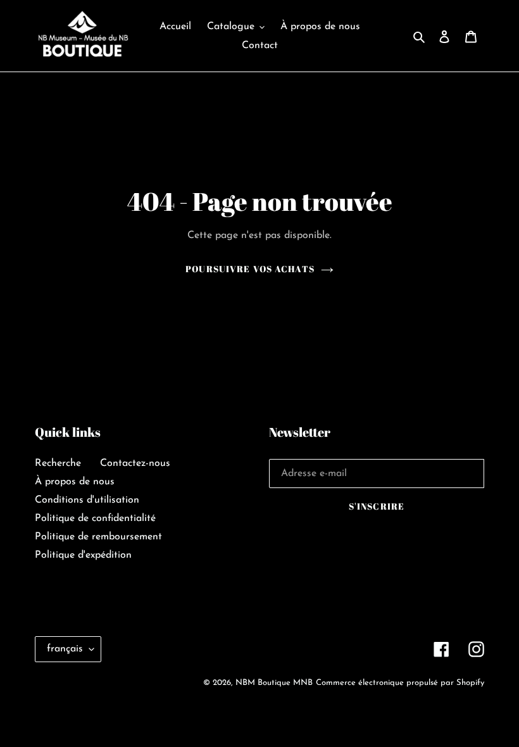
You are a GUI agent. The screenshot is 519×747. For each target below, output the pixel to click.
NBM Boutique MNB (274, 683)
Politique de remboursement (98, 537)
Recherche (58, 463)
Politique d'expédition (83, 555)
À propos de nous (75, 482)
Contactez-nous (135, 463)
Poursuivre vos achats (250, 269)
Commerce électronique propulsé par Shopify (400, 683)
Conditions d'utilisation (87, 500)
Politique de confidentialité (95, 518)
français (65, 649)
